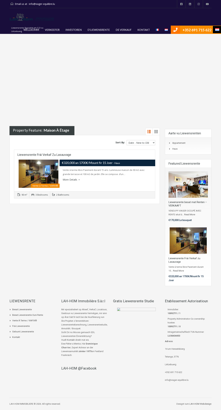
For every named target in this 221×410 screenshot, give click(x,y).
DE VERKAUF (124, 29)
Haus (174, 149)
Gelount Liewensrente (23, 331)
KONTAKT (143, 29)
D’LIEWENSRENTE (99, 29)
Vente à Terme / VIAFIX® (24, 320)
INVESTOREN (73, 29)
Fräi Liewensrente (21, 326)
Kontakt (16, 337)
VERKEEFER (52, 29)
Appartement (178, 143)
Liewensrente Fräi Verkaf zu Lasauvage (44, 154)
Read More (189, 214)
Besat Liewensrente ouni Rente (27, 315)
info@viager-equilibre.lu (42, 4)
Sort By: (120, 142)
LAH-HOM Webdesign (200, 404)
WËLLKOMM (31, 29)
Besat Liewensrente (22, 309)
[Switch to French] (157, 30)
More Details (70, 179)
